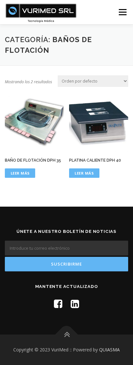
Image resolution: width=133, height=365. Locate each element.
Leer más (20, 173)
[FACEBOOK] (58, 303)
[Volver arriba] (66, 334)
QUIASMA (109, 350)
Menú (122, 12)
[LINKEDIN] (75, 303)
